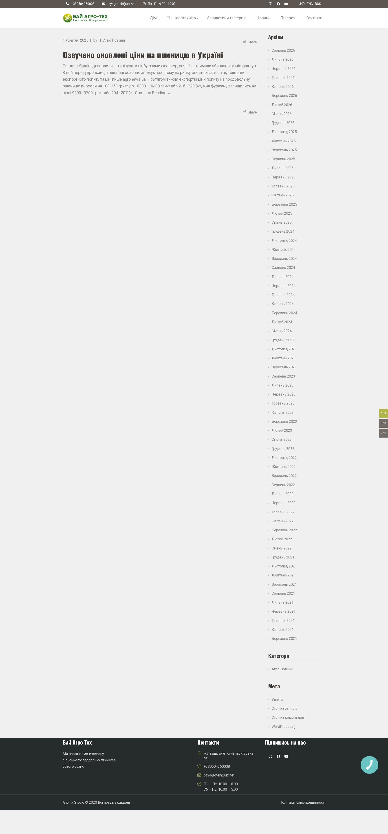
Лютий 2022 (282, 539)
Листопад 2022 (284, 458)
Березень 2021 (284, 638)
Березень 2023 (284, 421)
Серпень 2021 (283, 593)
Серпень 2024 (283, 267)
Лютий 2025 (282, 213)
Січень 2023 (282, 439)
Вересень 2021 (284, 584)
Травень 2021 (283, 620)
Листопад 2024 (284, 240)
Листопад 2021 (284, 566)
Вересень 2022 (284, 476)
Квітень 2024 (283, 304)
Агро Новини (114, 40)
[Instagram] (270, 756)
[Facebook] (278, 3)
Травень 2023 (283, 403)
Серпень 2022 (283, 485)
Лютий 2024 (282, 322)
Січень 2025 (282, 222)
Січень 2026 (282, 114)
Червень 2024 (283, 286)
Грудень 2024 (283, 231)
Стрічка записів (285, 708)
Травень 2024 (283, 295)
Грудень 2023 (283, 340)
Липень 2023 (282, 385)
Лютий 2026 (282, 105)
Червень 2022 (283, 503)
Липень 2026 (282, 59)
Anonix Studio (73, 802)
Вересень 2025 (284, 150)
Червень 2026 (283, 69)
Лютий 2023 (282, 430)
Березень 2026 (284, 95)
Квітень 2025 (283, 195)
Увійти (277, 699)
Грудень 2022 (283, 449)
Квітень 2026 (283, 87)
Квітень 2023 (283, 412)
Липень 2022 (282, 494)
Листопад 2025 (284, 132)
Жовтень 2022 (284, 467)
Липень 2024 (282, 277)
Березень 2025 (284, 204)
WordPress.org (283, 727)
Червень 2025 (283, 177)
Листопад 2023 (284, 349)
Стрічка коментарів (288, 717)
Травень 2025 (283, 186)
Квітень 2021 (283, 629)
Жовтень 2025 (284, 141)
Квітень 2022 (283, 521)
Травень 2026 (283, 78)
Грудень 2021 (283, 557)
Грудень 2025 (283, 123)
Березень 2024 (284, 313)
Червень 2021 (283, 611)
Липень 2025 (282, 168)
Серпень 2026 (283, 50)
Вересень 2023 (284, 367)
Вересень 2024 (284, 258)
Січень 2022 (282, 548)
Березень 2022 (284, 530)
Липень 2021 (282, 602)
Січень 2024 (282, 331)
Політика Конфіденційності (302, 802)
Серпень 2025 (283, 159)
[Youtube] (286, 756)
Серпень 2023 (283, 376)
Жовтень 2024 (284, 249)
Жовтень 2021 (284, 575)
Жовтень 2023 (284, 358)
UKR (302, 4)
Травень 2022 (283, 512)
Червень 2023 (283, 394)
